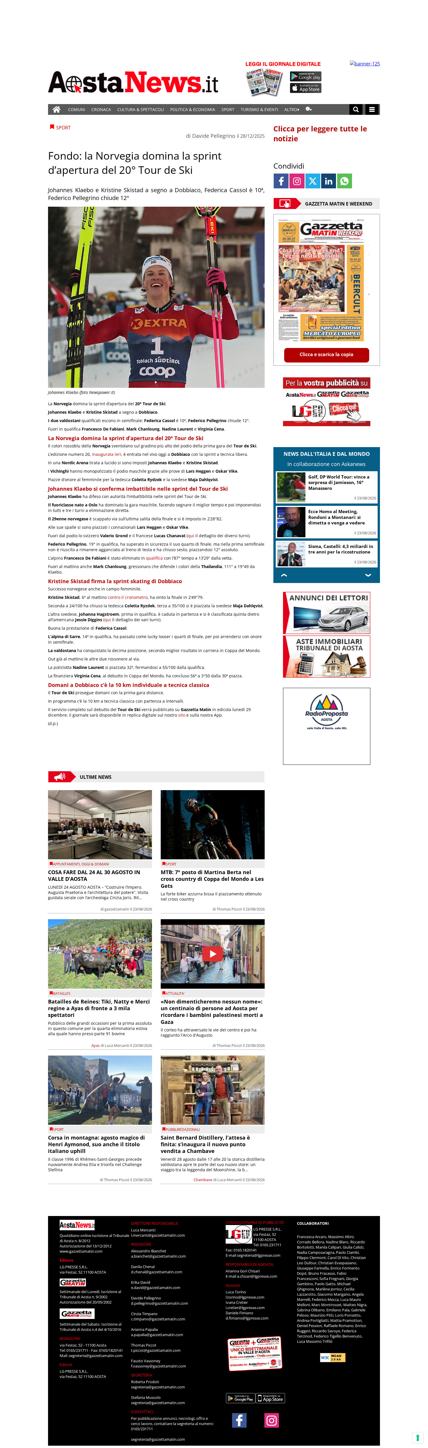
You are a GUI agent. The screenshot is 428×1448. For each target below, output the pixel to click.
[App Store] (306, 88)
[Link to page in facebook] (281, 181)
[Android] (306, 76)
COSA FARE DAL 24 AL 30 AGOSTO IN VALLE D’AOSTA (94, 875)
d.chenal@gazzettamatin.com (156, 1271)
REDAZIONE (70, 1338)
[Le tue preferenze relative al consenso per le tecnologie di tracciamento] (417, 1437)
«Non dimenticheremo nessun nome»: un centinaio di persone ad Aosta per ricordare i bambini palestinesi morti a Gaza (212, 1011)
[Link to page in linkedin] (328, 181)
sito (181, 715)
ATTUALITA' (175, 993)
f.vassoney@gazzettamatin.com (158, 1366)
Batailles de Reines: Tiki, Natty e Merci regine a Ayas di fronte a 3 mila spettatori (99, 1008)
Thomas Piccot (229, 909)
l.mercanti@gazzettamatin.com (158, 1235)
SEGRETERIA (141, 1375)
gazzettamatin (117, 909)
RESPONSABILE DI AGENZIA (249, 1264)
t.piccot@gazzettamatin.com (156, 1350)
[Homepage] (56, 109)
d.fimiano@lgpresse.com (247, 1318)
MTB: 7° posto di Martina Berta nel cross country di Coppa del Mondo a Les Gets (212, 879)
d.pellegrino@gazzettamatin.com (159, 1303)
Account (233, 1285)
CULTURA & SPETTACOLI (140, 109)
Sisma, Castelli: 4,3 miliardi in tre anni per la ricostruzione (340, 549)
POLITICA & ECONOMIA (192, 109)
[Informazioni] (309, 109)
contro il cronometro (128, 597)
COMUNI (76, 109)
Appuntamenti (66, 864)
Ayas (95, 1045)
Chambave (203, 1179)
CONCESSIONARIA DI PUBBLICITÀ (255, 1222)
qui (191, 535)
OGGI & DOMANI (95, 864)
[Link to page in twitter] (312, 181)
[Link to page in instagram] (296, 181)
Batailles (61, 993)
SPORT (228, 109)
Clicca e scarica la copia (326, 354)
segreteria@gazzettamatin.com (96, 1355)
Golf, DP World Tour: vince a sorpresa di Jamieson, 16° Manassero (338, 482)
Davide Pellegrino (213, 135)
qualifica (154, 558)
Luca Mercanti (117, 1045)
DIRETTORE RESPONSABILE (154, 1223)
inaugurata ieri (106, 454)
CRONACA (101, 109)
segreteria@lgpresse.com (258, 1255)
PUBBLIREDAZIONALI (183, 1129)
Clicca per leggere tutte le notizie (320, 133)
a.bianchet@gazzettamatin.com (158, 1256)
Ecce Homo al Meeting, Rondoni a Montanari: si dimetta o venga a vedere (336, 517)
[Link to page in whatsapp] (344, 181)
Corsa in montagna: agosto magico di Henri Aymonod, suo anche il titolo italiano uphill (96, 1144)
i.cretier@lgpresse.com (245, 1307)
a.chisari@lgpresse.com (257, 1276)
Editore (66, 1260)
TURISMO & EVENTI (259, 109)
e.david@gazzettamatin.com (155, 1287)
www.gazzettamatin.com (81, 1251)
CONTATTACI (142, 1411)
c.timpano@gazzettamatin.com (158, 1319)
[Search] (355, 109)
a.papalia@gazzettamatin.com (157, 1334)
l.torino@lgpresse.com (245, 1297)
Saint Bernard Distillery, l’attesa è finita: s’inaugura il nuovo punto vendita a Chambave (205, 1144)
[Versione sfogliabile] (265, 78)
